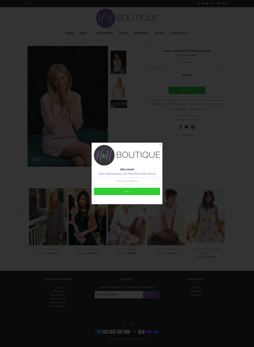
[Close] (160, 145)
